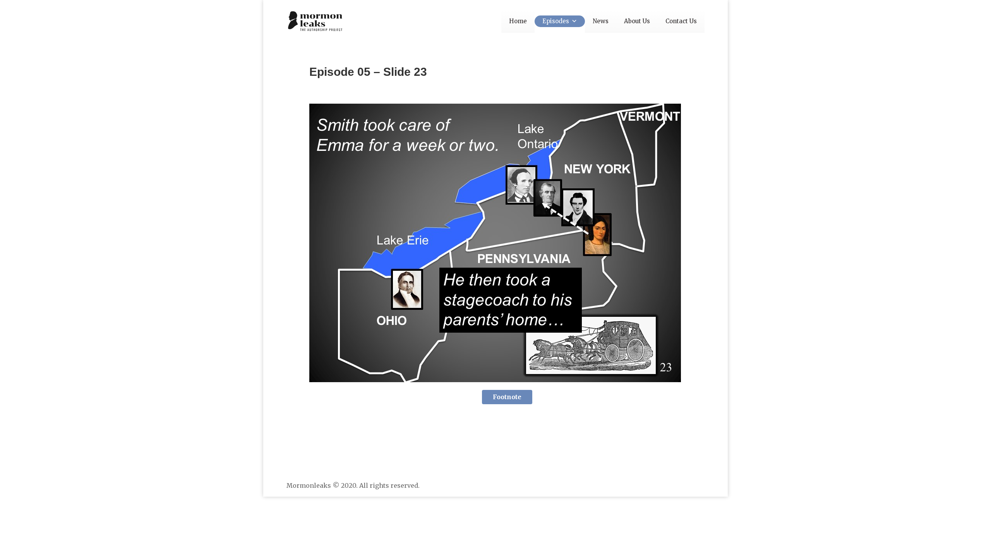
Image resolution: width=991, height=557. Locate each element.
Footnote (507, 397)
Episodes (555, 21)
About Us (637, 21)
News (601, 21)
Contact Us (681, 21)
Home (518, 21)
